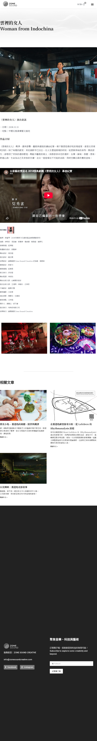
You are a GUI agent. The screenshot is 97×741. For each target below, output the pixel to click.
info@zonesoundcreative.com (18, 659)
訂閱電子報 (56, 671)
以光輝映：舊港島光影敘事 (13, 487)
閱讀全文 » (3, 437)
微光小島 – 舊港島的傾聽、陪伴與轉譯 (19, 424)
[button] (92, 4)
